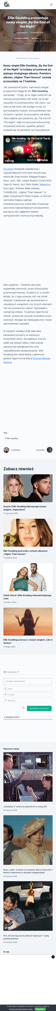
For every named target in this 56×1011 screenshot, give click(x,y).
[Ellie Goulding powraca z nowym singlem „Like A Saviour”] (28, 622)
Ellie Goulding (11, 438)
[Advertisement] (28, 250)
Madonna (45, 184)
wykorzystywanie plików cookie (21, 1009)
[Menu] (51, 4)
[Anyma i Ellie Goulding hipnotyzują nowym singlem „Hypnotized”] (28, 488)
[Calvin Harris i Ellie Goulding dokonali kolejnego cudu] (28, 577)
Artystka (8, 169)
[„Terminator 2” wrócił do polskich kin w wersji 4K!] (28, 777)
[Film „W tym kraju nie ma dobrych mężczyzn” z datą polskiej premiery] (28, 906)
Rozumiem (40, 1009)
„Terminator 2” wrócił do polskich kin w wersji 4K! (25, 806)
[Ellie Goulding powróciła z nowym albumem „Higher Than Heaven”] (28, 533)
